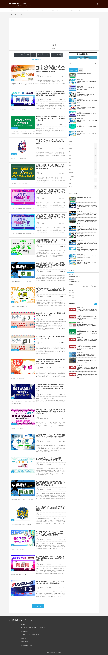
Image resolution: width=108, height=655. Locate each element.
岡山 (13, 80)
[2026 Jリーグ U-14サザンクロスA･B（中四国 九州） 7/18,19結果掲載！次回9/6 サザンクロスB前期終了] (23, 417)
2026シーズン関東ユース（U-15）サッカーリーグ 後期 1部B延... (87, 108)
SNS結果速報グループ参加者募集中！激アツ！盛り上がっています (86, 95)
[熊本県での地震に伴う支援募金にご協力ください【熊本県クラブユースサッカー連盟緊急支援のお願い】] (23, 122)
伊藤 (41, 173)
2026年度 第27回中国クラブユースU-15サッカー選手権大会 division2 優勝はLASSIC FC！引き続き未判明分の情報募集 (50, 533)
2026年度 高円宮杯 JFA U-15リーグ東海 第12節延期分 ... (87, 121)
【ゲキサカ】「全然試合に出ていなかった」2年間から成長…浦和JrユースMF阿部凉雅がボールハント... (87, 340)
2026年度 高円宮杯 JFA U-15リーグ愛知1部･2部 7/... (87, 101)
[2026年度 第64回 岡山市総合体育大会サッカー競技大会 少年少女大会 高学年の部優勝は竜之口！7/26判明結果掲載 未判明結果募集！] (23, 391)
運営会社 (23, 624)
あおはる (42, 198)
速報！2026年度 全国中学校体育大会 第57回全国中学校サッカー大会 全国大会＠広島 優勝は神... (87, 214)
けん (41, 148)
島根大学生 (14, 253)
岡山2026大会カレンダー (38, 59)
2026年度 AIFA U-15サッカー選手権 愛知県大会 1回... (87, 82)
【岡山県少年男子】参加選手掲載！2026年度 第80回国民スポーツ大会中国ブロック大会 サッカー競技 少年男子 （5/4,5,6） (50, 216)
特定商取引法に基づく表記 (26, 645)
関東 (70, 151)
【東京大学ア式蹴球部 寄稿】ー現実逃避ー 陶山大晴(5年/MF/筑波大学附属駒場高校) (86, 355)
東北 (70, 144)
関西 (70, 158)
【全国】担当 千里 (44, 418)
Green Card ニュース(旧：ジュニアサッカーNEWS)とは (33, 627)
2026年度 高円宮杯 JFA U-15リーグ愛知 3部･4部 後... (87, 134)
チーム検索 (71, 176)
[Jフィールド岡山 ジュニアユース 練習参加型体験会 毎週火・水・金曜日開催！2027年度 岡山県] (23, 513)
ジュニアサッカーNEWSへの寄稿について (30, 634)
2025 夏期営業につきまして (75, 281)
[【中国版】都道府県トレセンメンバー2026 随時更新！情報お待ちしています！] (23, 247)
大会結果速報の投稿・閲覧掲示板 (84, 73)
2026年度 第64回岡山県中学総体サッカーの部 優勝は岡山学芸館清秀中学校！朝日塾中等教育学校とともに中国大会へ (50, 483)
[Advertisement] (54, 31)
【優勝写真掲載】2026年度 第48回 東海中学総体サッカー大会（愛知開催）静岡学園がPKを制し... (87, 222)
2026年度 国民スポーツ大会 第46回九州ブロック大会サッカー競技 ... (87, 88)
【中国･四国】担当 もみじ (46, 76)
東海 (70, 155)
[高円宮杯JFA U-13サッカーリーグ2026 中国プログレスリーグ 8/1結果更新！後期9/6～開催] (23, 295)
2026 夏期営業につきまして (75, 276)
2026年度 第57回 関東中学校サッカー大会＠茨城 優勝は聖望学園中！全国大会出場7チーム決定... (87, 207)
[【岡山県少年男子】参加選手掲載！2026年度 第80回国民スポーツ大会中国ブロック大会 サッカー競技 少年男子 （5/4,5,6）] (23, 222)
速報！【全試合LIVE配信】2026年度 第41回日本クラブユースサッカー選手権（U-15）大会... (87, 250)
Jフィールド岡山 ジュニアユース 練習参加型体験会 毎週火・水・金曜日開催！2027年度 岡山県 (50, 508)
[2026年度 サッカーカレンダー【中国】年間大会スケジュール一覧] (23, 320)
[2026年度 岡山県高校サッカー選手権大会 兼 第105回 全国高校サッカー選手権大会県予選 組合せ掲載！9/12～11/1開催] (23, 98)
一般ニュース (14, 127)
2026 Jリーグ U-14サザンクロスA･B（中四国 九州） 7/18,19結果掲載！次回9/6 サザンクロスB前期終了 (50, 411)
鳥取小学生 (14, 178)
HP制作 (70, 183)
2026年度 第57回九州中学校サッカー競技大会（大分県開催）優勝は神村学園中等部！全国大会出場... (87, 243)
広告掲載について (25, 631)
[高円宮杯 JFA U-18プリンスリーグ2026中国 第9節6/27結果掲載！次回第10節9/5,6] (23, 588)
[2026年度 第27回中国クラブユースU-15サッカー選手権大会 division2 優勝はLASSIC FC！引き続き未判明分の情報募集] (23, 538)
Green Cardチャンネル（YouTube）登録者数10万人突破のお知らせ (83, 286)
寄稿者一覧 (23, 638)
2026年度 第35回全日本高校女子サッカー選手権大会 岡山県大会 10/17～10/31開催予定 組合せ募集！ (50, 558)
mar (41, 124)
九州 (70, 169)
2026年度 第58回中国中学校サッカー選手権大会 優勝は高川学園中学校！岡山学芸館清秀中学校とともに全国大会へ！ (50, 265)
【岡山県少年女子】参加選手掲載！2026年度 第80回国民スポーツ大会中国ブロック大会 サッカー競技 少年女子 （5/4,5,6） (50, 191)
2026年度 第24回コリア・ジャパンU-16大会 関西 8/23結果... (86, 127)
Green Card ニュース (18, 3)
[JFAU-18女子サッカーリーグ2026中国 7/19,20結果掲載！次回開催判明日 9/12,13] (23, 465)
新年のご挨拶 (71, 292)
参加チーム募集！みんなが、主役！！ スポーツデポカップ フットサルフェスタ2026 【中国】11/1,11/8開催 (50, 166)
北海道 (70, 141)
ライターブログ (24, 641)
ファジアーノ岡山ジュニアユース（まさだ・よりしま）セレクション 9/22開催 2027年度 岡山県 (50, 141)
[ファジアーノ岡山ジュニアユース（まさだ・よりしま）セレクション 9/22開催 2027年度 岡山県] (23, 147)
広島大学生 (14, 327)
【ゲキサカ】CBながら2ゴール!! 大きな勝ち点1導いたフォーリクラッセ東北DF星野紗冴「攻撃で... (87, 368)
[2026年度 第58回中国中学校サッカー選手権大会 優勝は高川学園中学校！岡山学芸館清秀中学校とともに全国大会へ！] (23, 270)
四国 (70, 165)
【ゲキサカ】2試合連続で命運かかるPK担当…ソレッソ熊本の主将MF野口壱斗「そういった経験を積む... (87, 348)
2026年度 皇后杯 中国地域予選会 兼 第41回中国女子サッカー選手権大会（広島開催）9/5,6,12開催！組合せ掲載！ (50, 361)
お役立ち (71, 179)
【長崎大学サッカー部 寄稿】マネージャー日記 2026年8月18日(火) (86, 361)
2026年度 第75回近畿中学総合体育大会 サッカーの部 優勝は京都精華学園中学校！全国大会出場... (87, 229)
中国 (70, 162)
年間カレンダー (15, 350)
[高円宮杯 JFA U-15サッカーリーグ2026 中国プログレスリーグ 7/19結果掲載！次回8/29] (23, 442)
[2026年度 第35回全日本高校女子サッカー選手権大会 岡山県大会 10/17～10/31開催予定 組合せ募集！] (23, 563)
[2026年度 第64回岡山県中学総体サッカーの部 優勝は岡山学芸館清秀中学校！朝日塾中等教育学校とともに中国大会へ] (23, 488)
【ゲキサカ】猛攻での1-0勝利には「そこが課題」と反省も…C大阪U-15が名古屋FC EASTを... (87, 376)
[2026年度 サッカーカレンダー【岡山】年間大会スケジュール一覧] (23, 343)
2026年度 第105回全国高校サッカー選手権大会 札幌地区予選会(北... (86, 114)
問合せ (70, 186)
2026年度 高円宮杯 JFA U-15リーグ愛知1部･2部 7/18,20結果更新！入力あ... (87, 256)
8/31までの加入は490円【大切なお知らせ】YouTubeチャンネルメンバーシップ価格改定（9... (86, 325)
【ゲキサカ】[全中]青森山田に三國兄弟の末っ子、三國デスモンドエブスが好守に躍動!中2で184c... (87, 311)
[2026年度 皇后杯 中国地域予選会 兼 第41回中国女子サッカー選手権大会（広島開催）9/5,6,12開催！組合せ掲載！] (23, 366)
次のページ (38, 606)
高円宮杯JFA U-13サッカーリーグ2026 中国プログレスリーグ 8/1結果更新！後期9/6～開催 (50, 290)
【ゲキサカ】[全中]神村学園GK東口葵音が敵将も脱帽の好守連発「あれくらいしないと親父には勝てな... (87, 318)
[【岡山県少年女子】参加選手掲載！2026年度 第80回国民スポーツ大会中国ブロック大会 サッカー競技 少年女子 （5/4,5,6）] (23, 197)
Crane (41, 319)
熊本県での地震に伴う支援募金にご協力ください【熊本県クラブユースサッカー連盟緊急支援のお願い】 (50, 118)
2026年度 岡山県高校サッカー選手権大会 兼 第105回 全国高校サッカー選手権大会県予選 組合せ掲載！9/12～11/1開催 (50, 93)
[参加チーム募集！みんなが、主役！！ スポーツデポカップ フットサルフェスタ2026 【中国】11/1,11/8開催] (23, 172)
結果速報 (71, 172)
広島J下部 (14, 423)
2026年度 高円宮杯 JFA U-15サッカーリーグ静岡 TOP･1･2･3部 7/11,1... (86, 263)
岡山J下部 (14, 154)
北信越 (70, 148)
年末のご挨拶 (71, 297)
